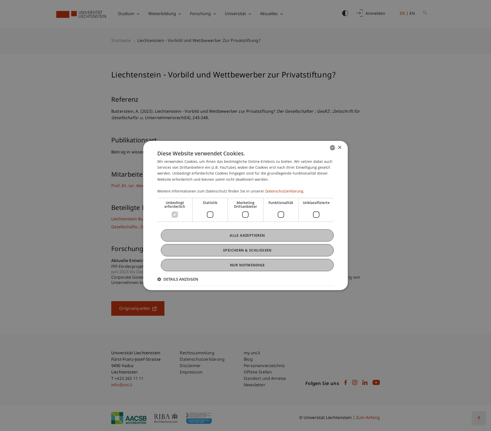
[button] (177, 279)
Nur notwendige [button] (247, 265)
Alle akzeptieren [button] (247, 235)
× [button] (339, 147)
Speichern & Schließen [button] (247, 250)
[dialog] (245, 215)
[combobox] (332, 147)
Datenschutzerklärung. (284, 191)
